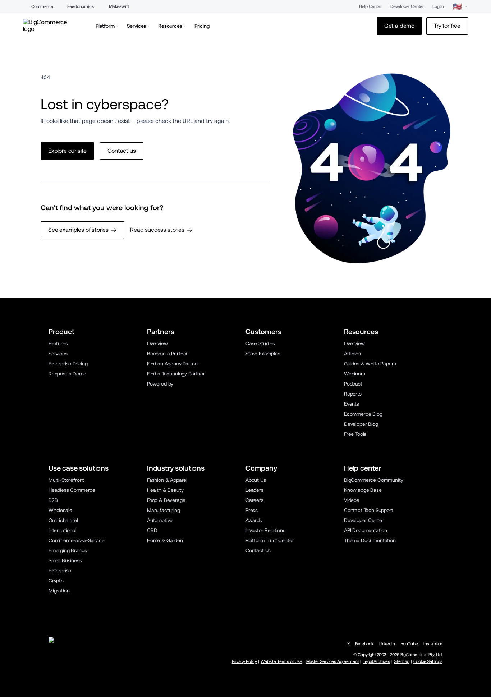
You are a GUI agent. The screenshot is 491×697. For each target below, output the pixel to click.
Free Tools (355, 434)
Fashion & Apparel (167, 480)
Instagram (432, 643)
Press (252, 510)
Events (351, 404)
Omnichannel (63, 520)
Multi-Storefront (66, 480)
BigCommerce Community (373, 480)
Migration (59, 591)
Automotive (160, 520)
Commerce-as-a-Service (76, 540)
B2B (53, 500)
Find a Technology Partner (176, 374)
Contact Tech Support (368, 510)
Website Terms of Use (281, 661)
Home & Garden (165, 540)
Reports (353, 394)
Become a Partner (167, 353)
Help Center (370, 6)
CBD (152, 530)
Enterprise (60, 570)
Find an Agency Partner (173, 363)
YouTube (409, 643)
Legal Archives (376, 661)
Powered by (160, 384)
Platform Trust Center (270, 540)
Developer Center (407, 6)
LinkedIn (387, 643)
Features (58, 343)
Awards (254, 520)
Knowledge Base (363, 490)
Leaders (254, 490)
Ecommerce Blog (363, 414)
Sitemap (401, 661)
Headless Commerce (72, 490)
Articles (352, 353)
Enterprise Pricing (68, 363)
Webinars (354, 374)
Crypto (56, 580)
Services (58, 353)
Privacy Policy (244, 661)
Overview (157, 343)
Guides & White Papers (370, 363)
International (63, 530)
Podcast (353, 384)
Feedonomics (80, 6)
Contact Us (258, 550)
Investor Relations (265, 530)
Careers (254, 500)
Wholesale (60, 510)
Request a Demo (67, 374)
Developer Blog (361, 424)
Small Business (65, 560)
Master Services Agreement (332, 661)
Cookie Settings (427, 661)
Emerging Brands (68, 550)
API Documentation (365, 530)
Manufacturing (163, 510)
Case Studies (260, 343)
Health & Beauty (165, 490)
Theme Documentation (370, 540)
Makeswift (119, 6)
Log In (438, 6)
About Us (256, 480)
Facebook (364, 643)
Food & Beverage (166, 500)
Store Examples (263, 353)
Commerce (42, 6)
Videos (351, 500)
